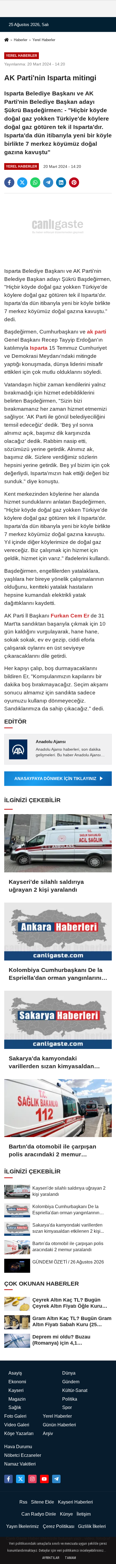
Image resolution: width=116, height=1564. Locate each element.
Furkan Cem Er (70, 616)
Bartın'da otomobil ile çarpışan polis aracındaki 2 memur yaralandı (52, 1150)
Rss (23, 1502)
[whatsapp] (35, 182)
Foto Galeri (15, 1416)
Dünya (68, 1373)
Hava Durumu (18, 1446)
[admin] (56, 1479)
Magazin (17, 1399)
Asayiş (15, 1373)
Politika (69, 1399)
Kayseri (16, 1390)
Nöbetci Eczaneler (22, 1455)
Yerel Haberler (43, 40)
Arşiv (48, 1433)
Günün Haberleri (59, 1424)
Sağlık (14, 1407)
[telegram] (48, 182)
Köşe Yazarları (19, 1433)
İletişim (84, 1514)
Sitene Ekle (42, 1502)
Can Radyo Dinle (38, 1514)
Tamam (70, 1558)
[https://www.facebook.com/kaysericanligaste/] (8, 1479)
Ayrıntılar (50, 1558)
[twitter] (22, 182)
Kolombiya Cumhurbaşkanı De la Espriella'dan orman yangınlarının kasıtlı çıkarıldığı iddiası (57, 974)
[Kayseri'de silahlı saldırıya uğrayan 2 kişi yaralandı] (58, 843)
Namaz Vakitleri (20, 1464)
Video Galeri (16, 1424)
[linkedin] (61, 182)
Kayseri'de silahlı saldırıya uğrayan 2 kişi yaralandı (46, 886)
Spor (67, 1407)
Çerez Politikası (58, 1526)
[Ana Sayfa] (6, 40)
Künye (66, 1514)
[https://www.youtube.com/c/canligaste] (44, 1479)
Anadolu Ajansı (51, 741)
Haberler (20, 40)
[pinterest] (74, 182)
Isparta (38, 348)
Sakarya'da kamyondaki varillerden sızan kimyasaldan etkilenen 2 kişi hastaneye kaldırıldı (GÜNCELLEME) (51, 1062)
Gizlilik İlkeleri (92, 1526)
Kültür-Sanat (74, 1390)
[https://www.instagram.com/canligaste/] (32, 1479)
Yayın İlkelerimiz (22, 1526)
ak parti (96, 332)
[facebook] (9, 182)
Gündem (70, 1381)
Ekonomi (17, 1381)
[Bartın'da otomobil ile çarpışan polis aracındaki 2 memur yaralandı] (58, 1108)
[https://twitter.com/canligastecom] (20, 1479)
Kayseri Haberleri (75, 1502)
